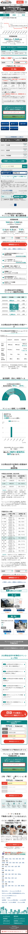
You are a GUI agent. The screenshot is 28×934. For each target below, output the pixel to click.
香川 (6, 881)
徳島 (3, 881)
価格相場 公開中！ (19, 196)
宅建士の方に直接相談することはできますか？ (13, 703)
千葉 (14, 858)
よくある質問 (23, 900)
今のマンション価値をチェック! (14, 714)
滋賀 (3, 874)
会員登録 (4, 900)
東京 (3, 858)
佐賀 (6, 885)
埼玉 (10, 858)
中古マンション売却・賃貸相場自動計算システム (13, 893)
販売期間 (24, 123)
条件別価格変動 (14, 128)
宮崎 (19, 885)
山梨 (16, 866)
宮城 (14, 862)
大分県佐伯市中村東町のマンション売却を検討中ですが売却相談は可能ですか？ (13, 687)
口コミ (3, 897)
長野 (19, 866)
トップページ (6, 916)
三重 (12, 870)
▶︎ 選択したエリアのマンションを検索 (14, 161)
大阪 (9, 874)
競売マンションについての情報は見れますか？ (13, 696)
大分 (16, 885)
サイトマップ (6, 923)
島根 (6, 877)
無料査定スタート (14, 244)
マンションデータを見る (23, 190)
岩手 (10, 862)
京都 (6, 874)
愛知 (9, 870)
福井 (12, 866)
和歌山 (19, 874)
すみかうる (4, 902)
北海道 (3, 862)
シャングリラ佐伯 (7, 190)
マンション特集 (21, 902)
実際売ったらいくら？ (6, 196)
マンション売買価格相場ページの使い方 (14, 10)
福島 (23, 862)
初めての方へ (5, 891)
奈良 (16, 874)
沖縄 (3, 887)
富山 (6, 866)
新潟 (3, 866)
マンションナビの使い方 (15, 891)
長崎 (9, 885)
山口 (16, 877)
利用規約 (5, 918)
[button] (14, 196)
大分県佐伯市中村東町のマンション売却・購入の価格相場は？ (13, 665)
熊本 (12, 885)
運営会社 (16, 916)
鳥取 (3, 877)
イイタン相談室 (12, 902)
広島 (12, 877)
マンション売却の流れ (13, 900)
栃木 (20, 858)
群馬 (23, 858)
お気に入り (24, 192)
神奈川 (6, 858)
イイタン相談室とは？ (14, 844)
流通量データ (5, 128)
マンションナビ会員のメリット (9, 895)
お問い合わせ (6, 920)
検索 (24, 166)
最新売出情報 (5, 123)
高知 (12, 881)
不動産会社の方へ (18, 923)
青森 (7, 862)
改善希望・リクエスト (19, 920)
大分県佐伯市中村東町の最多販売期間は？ (13, 679)
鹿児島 (22, 885)
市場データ (14, 123)
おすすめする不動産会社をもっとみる (14, 648)
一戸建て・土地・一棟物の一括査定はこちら (14, 249)
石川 (9, 866)
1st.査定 (9, 897)
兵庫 (12, 874)
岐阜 (3, 870)
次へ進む (14, 69)
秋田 (17, 862)
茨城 (17, 858)
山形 (20, 862)
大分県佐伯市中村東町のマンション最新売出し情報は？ (13, 672)
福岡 (3, 885)
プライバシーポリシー (19, 918)
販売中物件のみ (7, 172)
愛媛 (9, 881)
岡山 (9, 877)
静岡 (6, 870)
